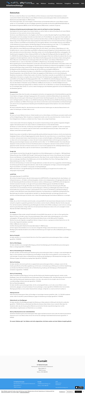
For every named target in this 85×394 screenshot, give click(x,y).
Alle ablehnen (70, 391)
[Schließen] (83, 392)
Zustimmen (78, 391)
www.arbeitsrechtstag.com (62, 387)
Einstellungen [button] (62, 391)
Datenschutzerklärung (24, 392)
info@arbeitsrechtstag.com (44, 383)
